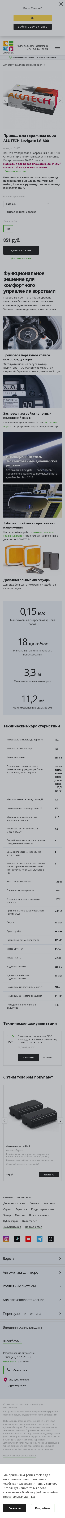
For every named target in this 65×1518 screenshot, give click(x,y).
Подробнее (42, 1508)
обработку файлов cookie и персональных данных (30, 1494)
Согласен (14, 1508)
